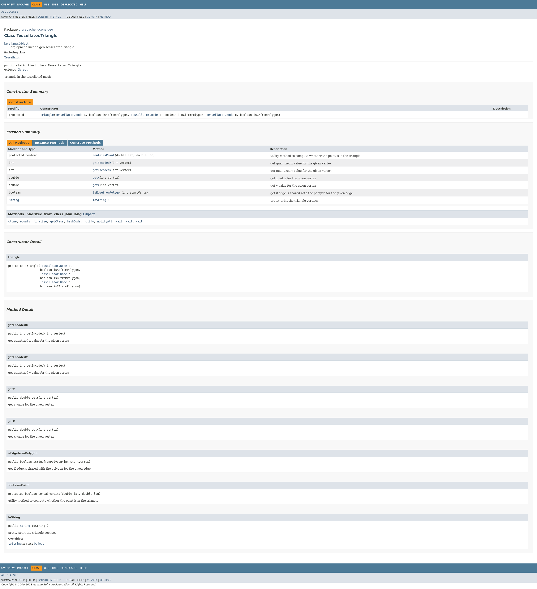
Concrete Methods (85, 142)
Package (23, 4)
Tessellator (12, 57)
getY (96, 185)
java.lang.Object (16, 43)
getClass (57, 221)
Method (55, 16)
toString (99, 200)
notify (89, 221)
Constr (43, 16)
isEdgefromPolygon (107, 192)
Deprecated (69, 4)
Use (46, 4)
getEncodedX (102, 162)
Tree (55, 4)
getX (96, 177)
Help (83, 4)
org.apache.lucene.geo (36, 29)
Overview (8, 4)
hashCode (73, 221)
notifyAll (104, 221)
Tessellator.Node (68, 114)
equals (25, 221)
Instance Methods (49, 142)
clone (12, 221)
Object (23, 69)
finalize (40, 221)
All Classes (9, 11)
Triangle (47, 114)
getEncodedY (102, 170)
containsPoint (104, 155)
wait (119, 221)
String (14, 200)
